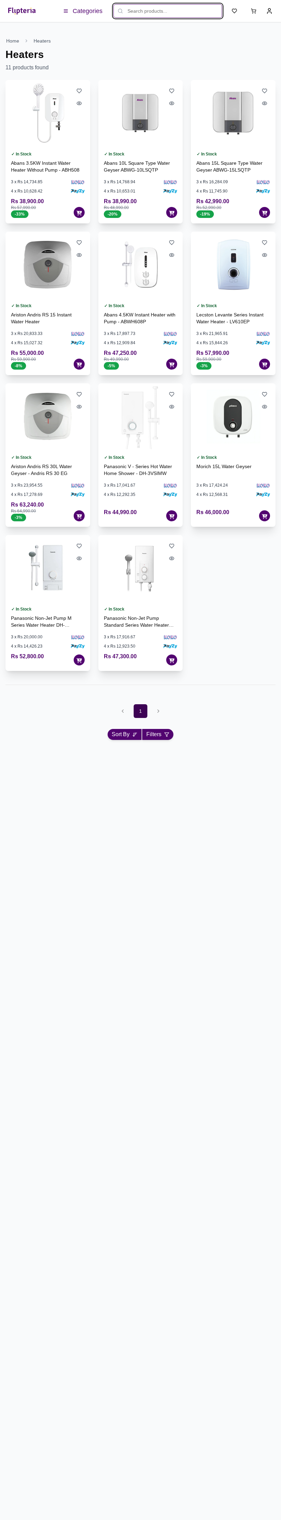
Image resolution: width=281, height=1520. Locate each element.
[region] (138, 41)
